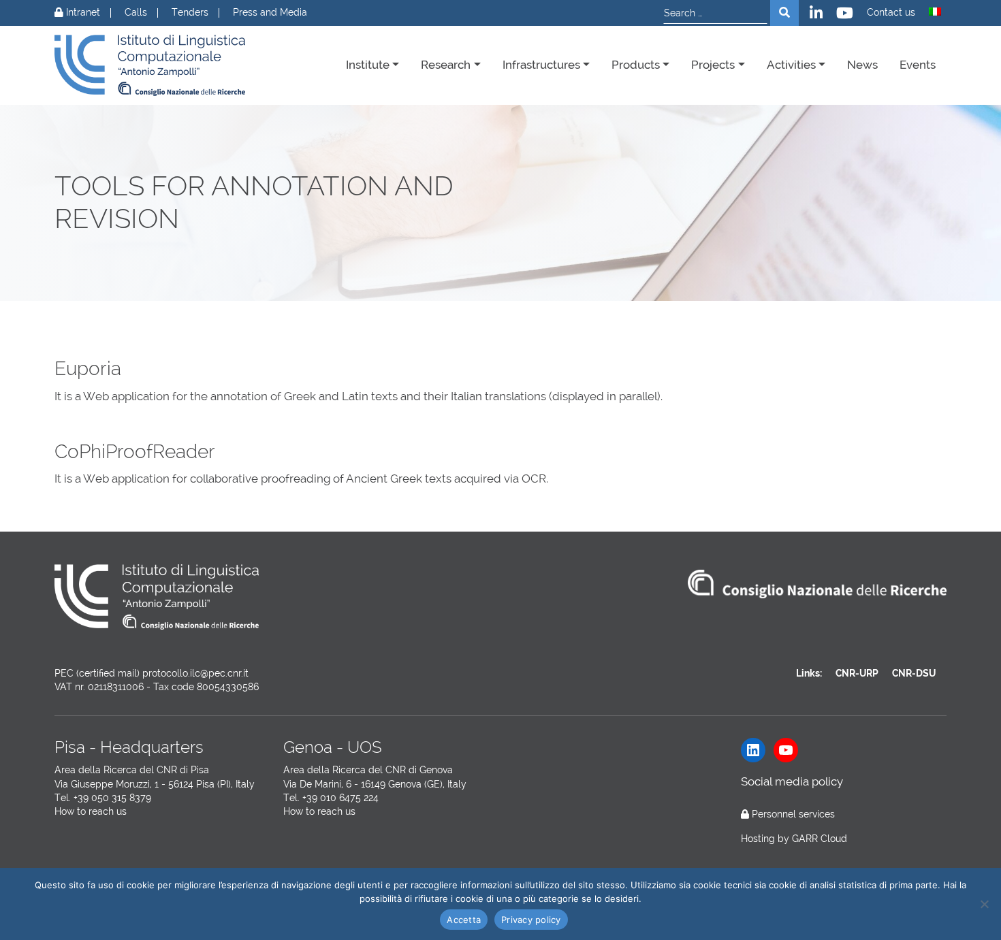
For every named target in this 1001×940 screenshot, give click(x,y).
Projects (713, 64)
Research (446, 64)
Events (918, 64)
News (862, 64)
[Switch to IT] (935, 11)
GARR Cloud (819, 838)
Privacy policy (531, 919)
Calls (136, 12)
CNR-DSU (914, 673)
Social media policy (792, 781)
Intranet (81, 12)
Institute (368, 64)
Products (635, 64)
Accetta (464, 919)
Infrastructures (541, 64)
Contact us (891, 12)
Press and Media (270, 12)
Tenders (190, 12)
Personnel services (793, 814)
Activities (791, 64)
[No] (984, 904)
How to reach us (90, 811)
